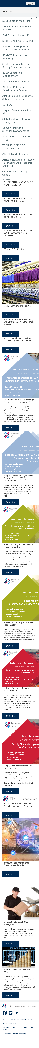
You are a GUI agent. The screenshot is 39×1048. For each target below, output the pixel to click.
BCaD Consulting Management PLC (12, 74)
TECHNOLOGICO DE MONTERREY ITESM (14, 147)
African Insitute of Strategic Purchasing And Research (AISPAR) (18, 162)
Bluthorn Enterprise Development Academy (16, 89)
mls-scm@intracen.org (17, 1033)
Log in (31, 4)
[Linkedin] (16, 1014)
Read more (10, 194)
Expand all (33, 18)
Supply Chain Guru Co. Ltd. (17, 40)
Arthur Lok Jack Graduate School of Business (17, 97)
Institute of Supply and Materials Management (16, 48)
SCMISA (7, 104)
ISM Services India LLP (15, 35)
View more (6, 180)
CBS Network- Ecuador (15, 154)
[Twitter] (11, 1014)
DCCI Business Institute (16, 81)
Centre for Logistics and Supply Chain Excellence (16, 66)
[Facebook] (5, 1014)
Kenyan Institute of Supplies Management (15, 129)
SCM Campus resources (16, 20)
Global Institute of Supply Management (17, 121)
